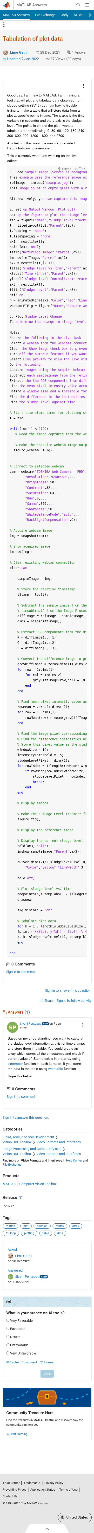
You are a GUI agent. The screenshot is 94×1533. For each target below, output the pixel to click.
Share (48, 1001)
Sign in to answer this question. (68, 990)
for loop (11, 1233)
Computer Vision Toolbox (38, 1184)
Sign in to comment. (21, 972)
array (75, 1226)
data (60, 1233)
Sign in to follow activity (74, 1001)
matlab (10, 1226)
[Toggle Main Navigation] (87, 5)
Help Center (74, 1160)
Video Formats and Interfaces (58, 1142)
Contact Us (10, 1496)
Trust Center (11, 1483)
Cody (64, 15)
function (42, 1226)
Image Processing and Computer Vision (32, 1149)
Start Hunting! (19, 1434)
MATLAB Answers (31, 5)
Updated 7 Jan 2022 (22, 59)
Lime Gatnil (19, 52)
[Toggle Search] (78, 5)
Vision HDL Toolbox (17, 1142)
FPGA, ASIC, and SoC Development (28, 1137)
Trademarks (32, 1483)
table (45, 1233)
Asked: (13, 1250)
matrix (60, 1226)
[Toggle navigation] (4, 25)
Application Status (42, 1489)
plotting (29, 1233)
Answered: (15, 1270)
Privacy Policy (53, 1483)
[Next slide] (86, 15)
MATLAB (9, 1184)
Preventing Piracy (14, 1489)
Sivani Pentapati (30, 1023)
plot (25, 1226)
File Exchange (45, 15)
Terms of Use (68, 1489)
